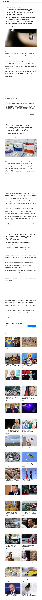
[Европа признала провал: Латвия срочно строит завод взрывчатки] (29, 509)
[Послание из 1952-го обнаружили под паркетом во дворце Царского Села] (29, 344)
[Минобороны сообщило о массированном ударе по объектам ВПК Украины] (12, 443)
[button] (21, 38)
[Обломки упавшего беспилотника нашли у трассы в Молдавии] (12, 574)
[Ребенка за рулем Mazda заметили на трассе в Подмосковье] (12, 541)
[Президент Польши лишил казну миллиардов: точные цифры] (12, 492)
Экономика (21, 7)
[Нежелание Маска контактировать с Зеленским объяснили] (29, 525)
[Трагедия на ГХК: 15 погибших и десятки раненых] (29, 541)
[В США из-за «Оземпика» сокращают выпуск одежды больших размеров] (29, 426)
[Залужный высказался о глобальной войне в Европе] (12, 344)
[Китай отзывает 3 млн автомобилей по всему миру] (12, 459)
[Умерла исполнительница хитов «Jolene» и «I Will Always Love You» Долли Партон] (29, 377)
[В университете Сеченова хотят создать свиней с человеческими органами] (12, 476)
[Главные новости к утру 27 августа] (12, 525)
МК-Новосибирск (15, 7)
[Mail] (3, 1)
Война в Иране (17, 4)
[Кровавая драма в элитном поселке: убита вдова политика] (29, 410)
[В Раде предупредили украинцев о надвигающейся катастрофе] (29, 459)
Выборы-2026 (9, 4)
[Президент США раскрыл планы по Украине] (12, 410)
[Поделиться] (33, 223)
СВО (22, 4)
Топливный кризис (29, 4)
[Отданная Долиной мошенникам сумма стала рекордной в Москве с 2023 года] (12, 426)
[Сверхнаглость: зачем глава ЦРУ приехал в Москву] (29, 476)
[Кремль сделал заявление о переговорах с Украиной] (12, 377)
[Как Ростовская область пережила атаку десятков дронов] (29, 591)
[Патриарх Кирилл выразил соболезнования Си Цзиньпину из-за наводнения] (12, 509)
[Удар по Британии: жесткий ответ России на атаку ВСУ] (29, 443)
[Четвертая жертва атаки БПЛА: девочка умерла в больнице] (29, 574)
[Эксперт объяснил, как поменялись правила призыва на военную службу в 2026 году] (29, 492)
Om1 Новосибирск (14, 122)
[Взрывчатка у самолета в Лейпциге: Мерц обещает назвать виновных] (29, 394)
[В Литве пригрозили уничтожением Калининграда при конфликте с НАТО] (12, 361)
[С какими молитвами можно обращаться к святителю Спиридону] (29, 361)
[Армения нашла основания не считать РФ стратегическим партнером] (12, 591)
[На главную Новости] (6, 1)
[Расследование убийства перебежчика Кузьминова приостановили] (12, 558)
